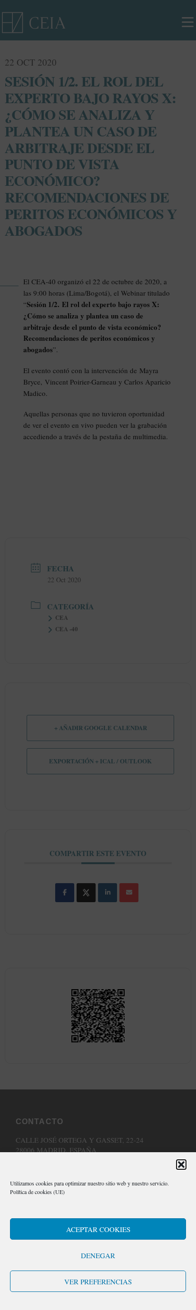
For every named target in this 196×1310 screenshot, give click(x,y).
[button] (181, 1164)
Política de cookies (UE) (37, 1191)
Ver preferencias (98, 1281)
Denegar (98, 1255)
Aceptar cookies (98, 1229)
